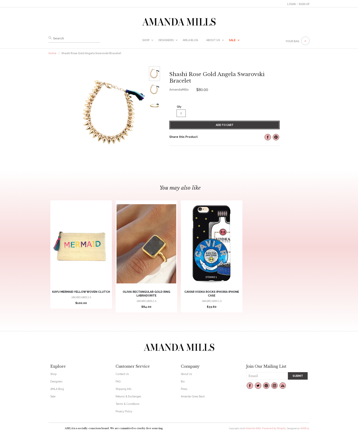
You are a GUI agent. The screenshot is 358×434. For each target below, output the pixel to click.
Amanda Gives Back (193, 396)
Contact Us (122, 374)
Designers (166, 40)
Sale (52, 396)
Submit (298, 375)
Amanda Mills (253, 428)
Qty (179, 106)
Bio (183, 381)
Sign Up (304, 4)
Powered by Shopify (274, 428)
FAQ (118, 381)
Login (291, 4)
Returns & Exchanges (128, 396)
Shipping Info (123, 388)
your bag (292, 41)
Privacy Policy (124, 411)
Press (184, 388)
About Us (213, 40)
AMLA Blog (190, 40)
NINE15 (304, 428)
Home (52, 53)
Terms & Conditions (127, 403)
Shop (146, 40)
